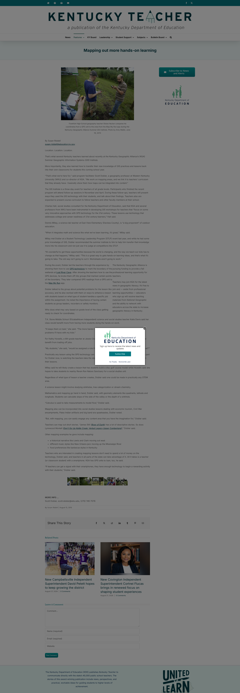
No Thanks (113, 362)
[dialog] (120, 346)
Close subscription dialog (145, 328)
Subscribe (120, 353)
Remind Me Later (125, 362)
